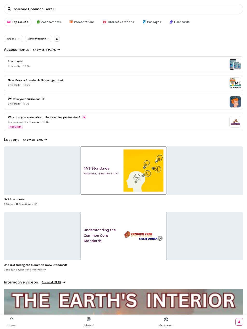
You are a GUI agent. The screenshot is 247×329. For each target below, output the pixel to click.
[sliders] (57, 39)
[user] (239, 322)
